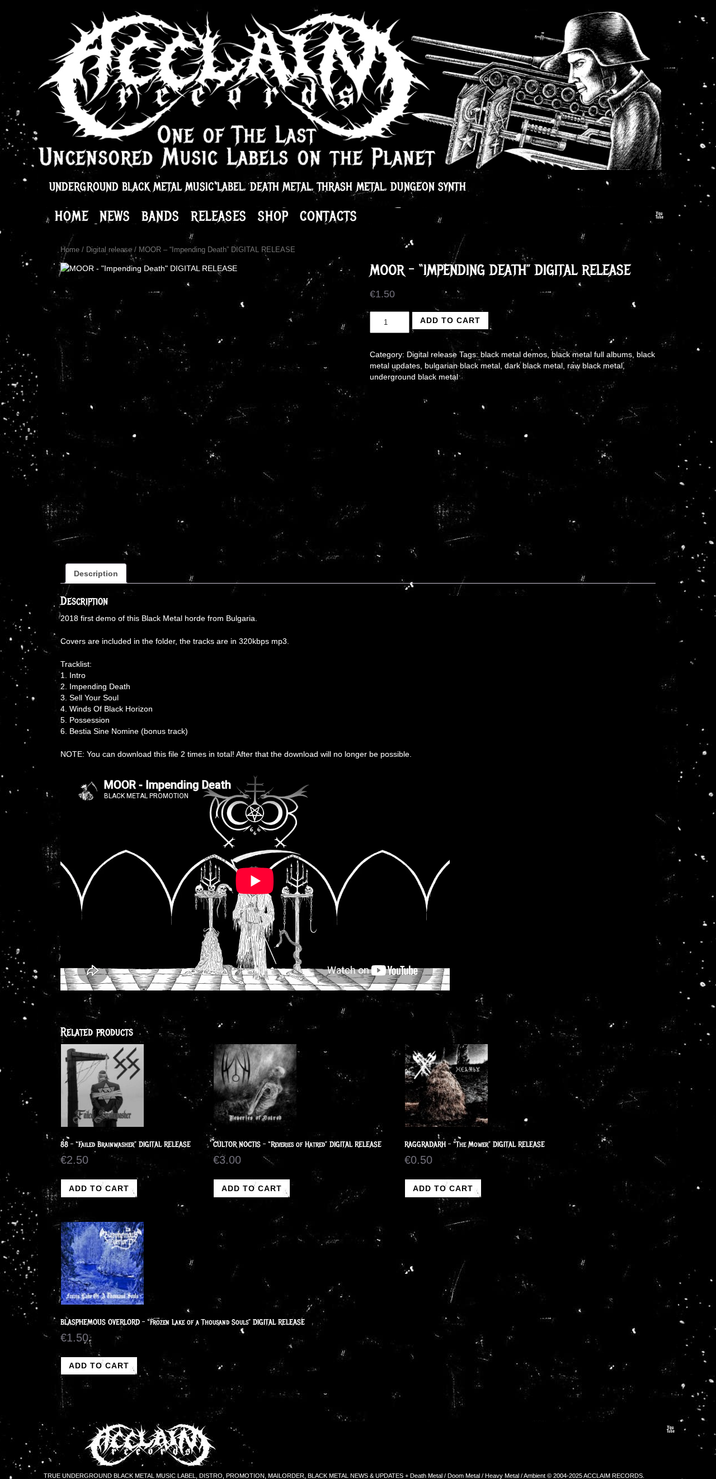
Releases (219, 216)
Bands (161, 216)
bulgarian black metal (462, 365)
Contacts (328, 216)
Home (71, 216)
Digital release (109, 249)
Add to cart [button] (99, 1188)
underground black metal (414, 376)
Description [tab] (96, 573)
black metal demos (514, 354)
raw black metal (595, 365)
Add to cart (450, 320)
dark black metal (534, 365)
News (115, 216)
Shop (273, 216)
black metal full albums (592, 354)
